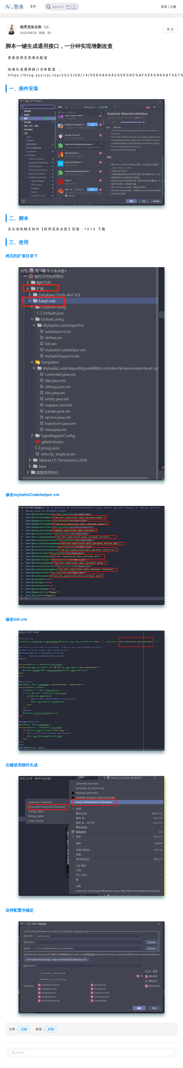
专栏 (33, 6)
